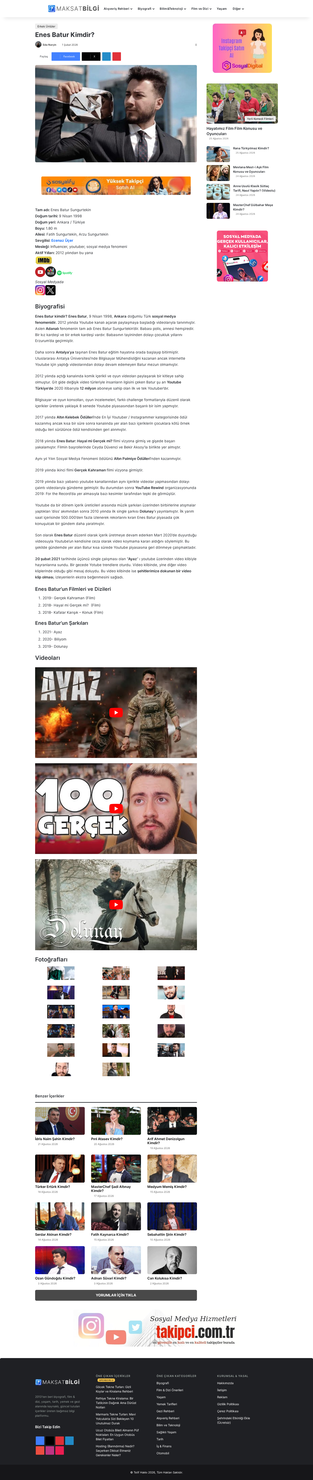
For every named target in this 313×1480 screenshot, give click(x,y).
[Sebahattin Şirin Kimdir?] (172, 1216)
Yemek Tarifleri (166, 1404)
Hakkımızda (225, 1383)
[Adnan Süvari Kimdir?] (116, 1260)
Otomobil (162, 1453)
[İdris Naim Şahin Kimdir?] (60, 1121)
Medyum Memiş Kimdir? (167, 1187)
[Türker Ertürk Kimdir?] (60, 1169)
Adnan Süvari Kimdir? (108, 1278)
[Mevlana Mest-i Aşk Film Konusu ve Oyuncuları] (218, 173)
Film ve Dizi (199, 8)
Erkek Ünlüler (46, 26)
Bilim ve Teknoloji (168, 1425)
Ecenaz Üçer (62, 240)
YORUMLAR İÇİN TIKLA (116, 1295)
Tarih (159, 1439)
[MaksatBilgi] (74, 8)
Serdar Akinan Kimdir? (53, 1234)
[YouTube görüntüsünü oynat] (116, 712)
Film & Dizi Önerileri (169, 1390)
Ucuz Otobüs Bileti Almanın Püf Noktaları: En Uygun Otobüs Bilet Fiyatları (117, 1434)
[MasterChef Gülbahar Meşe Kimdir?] (218, 211)
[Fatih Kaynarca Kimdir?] (116, 1216)
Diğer (237, 8)
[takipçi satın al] (116, 185)
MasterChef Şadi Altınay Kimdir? (111, 1189)
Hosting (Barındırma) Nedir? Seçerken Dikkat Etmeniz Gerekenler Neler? (115, 1450)
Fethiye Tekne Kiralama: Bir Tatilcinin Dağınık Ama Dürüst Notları (116, 1403)
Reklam (222, 1397)
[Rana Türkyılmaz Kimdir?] (218, 154)
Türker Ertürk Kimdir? (52, 1187)
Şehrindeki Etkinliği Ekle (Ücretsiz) (233, 1420)
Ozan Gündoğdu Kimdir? (55, 1278)
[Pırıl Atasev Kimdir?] (116, 1121)
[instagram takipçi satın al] (156, 1328)
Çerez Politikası (227, 1411)
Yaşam (222, 8)
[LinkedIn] (106, 56)
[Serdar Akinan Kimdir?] (60, 1216)
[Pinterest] (116, 56)
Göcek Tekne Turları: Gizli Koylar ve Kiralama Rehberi (114, 1389)
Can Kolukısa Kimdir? (164, 1278)
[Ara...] (251, 8)
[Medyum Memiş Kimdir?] (172, 1169)
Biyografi (145, 8)
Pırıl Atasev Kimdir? (107, 1139)
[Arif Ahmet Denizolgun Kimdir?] (172, 1121)
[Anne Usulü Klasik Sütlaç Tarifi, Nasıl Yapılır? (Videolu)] (218, 192)
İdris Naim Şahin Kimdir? (55, 1139)
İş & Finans (163, 1446)
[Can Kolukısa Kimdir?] (172, 1260)
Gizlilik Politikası (228, 1404)
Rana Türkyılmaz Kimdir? (251, 148)
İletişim (222, 1390)
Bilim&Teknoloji (171, 8)
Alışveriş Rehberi (116, 8)
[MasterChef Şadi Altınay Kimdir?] (116, 1169)
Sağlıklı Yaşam (166, 1432)
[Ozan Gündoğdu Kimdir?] (60, 1260)
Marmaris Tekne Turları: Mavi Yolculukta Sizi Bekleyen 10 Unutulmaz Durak (116, 1418)
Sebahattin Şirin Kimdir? (167, 1234)
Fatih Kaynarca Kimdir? (110, 1234)
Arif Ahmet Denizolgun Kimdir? (166, 1141)
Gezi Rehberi (165, 1411)
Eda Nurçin (49, 44)
